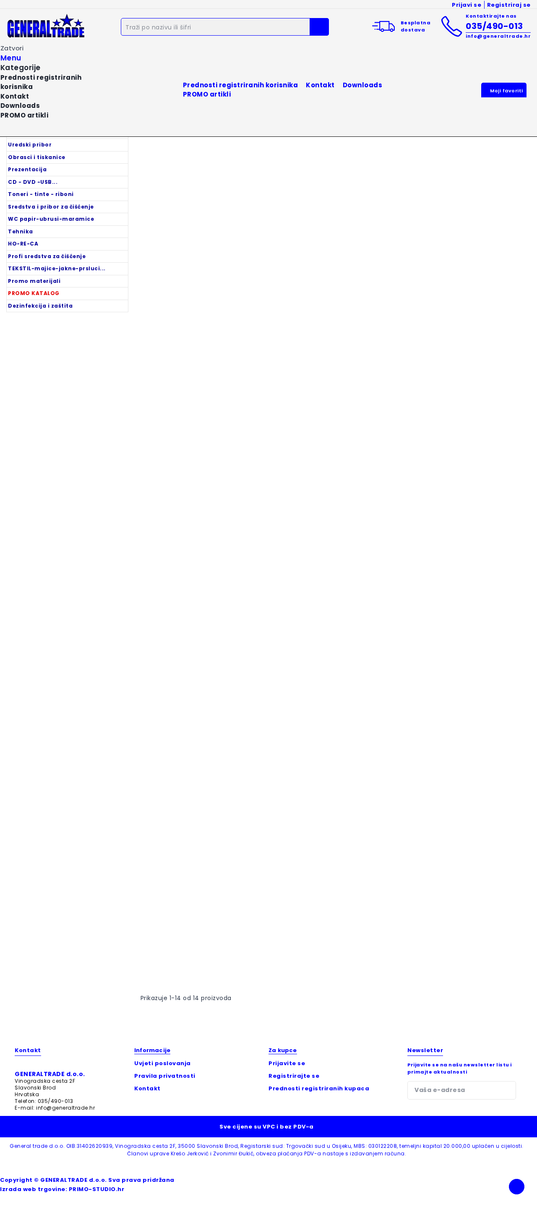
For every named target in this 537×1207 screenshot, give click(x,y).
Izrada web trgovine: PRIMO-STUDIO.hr (62, 1189)
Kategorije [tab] (20, 68)
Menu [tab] (10, 58)
